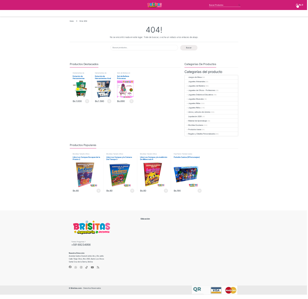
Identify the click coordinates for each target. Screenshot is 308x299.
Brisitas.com (76, 288)
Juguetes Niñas (194, 103)
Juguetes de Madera (196, 86)
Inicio (72, 21)
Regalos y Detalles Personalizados (201, 134)
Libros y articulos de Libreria (199, 112)
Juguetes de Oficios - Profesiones (201, 90)
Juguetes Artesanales (196, 81)
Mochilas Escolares (195, 125)
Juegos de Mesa (195, 77)
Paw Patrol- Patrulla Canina (183, 154)
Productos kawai (194, 129)
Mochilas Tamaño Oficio (81, 154)
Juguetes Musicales (196, 99)
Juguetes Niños (194, 108)
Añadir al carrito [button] (86, 101)
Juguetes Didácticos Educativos (200, 95)
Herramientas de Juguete (78, 73)
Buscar (189, 48)
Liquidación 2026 (195, 116)
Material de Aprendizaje (197, 121)
